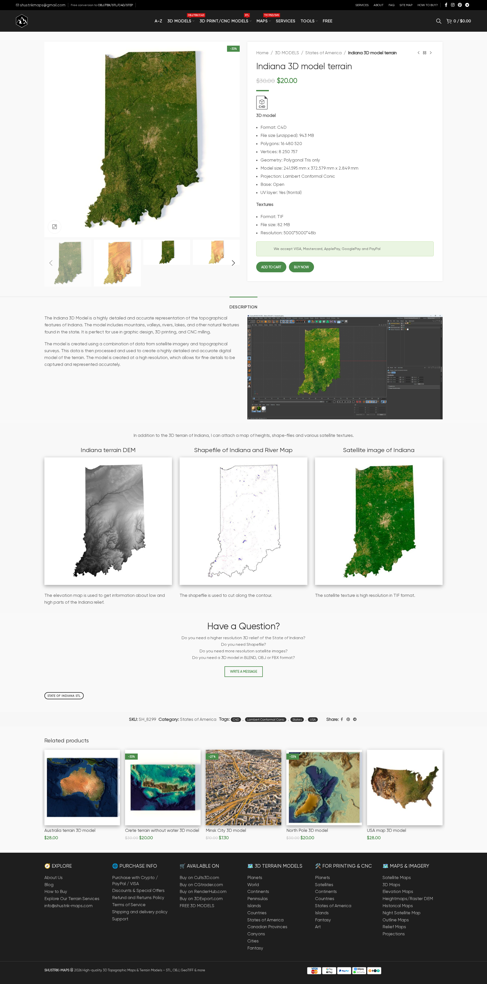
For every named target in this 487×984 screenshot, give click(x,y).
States (297, 719)
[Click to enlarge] (54, 227)
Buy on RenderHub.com (203, 891)
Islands (254, 905)
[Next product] (431, 53)
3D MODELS (287, 52)
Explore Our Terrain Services (71, 898)
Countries (257, 912)
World (253, 884)
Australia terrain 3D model (69, 830)
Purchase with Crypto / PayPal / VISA (135, 880)
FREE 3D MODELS (197, 905)
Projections (393, 933)
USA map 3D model (386, 830)
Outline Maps (395, 919)
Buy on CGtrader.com (201, 884)
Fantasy (255, 948)
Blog (49, 884)
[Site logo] (22, 20)
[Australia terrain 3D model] (82, 787)
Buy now (301, 267)
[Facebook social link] (446, 5)
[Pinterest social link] (459, 5)
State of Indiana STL (64, 695)
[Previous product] (418, 53)
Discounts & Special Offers (138, 890)
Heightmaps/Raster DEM (407, 898)
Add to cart (271, 267)
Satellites (324, 884)
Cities (253, 940)
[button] (50, 263)
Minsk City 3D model (226, 830)
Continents (258, 891)
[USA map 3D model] (405, 787)
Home (262, 52)
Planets (254, 877)
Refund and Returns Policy (138, 897)
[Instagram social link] (452, 5)
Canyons (256, 933)
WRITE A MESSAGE (243, 671)
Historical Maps (397, 905)
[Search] (439, 21)
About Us (53, 877)
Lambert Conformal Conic (265, 719)
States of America (323, 52)
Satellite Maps (396, 877)
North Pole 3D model (307, 830)
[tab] (243, 304)
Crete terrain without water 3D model (162, 830)
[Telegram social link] (467, 5)
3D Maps (391, 884)
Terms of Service (129, 904)
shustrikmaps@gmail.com (42, 5)
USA (313, 719)
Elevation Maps (397, 891)
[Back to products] (425, 53)
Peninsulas (257, 898)
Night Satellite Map (401, 912)
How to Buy (55, 891)
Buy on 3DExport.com (201, 898)
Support (120, 918)
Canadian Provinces (267, 926)
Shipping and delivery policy (140, 911)
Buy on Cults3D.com (199, 877)
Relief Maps (394, 926)
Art (318, 926)
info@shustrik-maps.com (68, 905)
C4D (236, 719)
